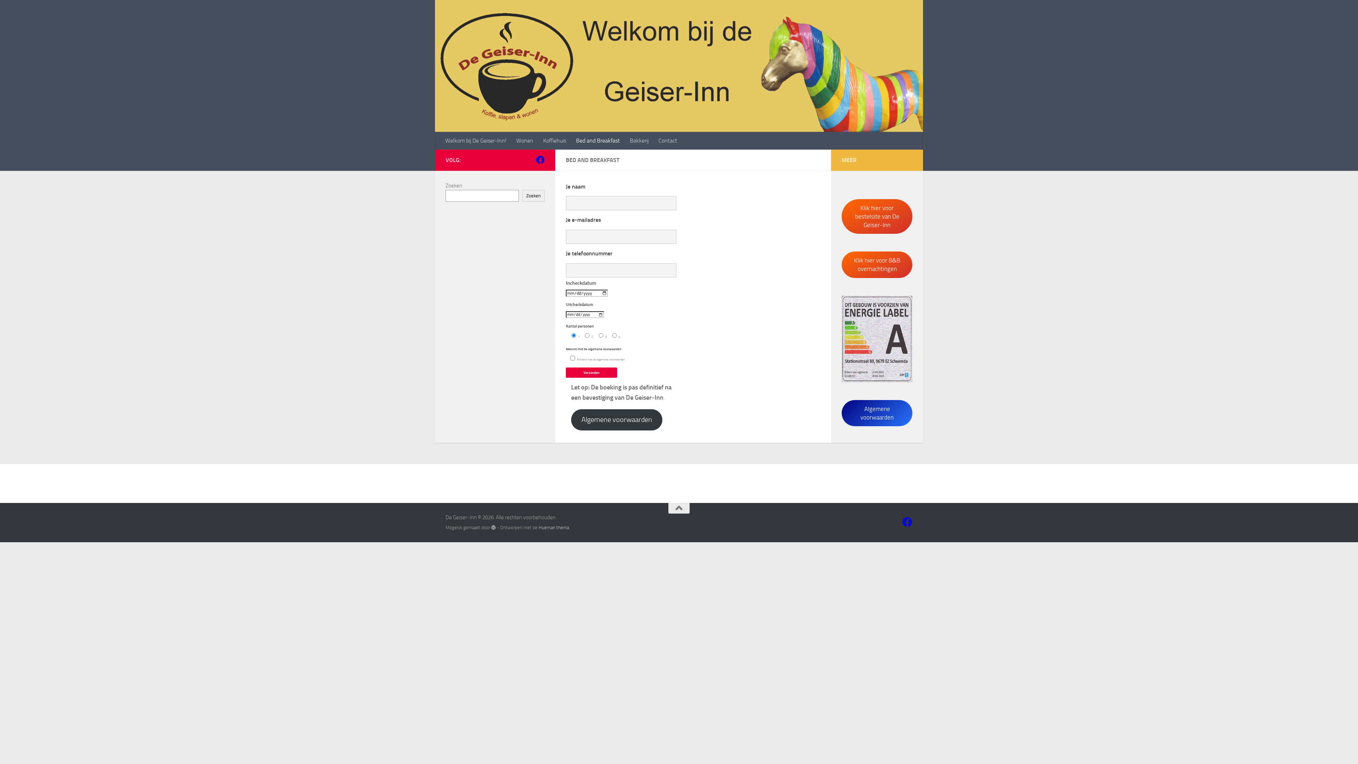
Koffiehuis (554, 140)
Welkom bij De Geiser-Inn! (475, 140)
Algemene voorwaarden (616, 419)
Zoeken (454, 186)
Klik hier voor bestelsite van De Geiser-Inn (877, 216)
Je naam (575, 186)
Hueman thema (554, 527)
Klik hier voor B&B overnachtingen (877, 264)
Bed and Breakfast (598, 140)
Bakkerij (639, 140)
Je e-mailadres (583, 219)
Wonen (524, 140)
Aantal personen (595, 342)
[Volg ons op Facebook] (540, 160)
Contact (667, 140)
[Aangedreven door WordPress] (493, 527)
